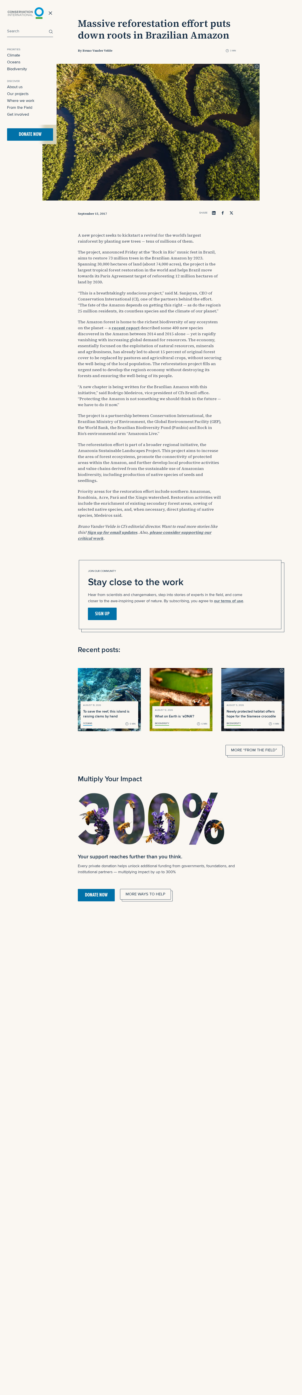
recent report (126, 328)
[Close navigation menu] (50, 13)
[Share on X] (231, 212)
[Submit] (49, 31)
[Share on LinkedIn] (213, 212)
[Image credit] (257, 66)
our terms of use (228, 600)
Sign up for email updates (112, 532)
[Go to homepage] (25, 13)
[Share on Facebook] (222, 212)
